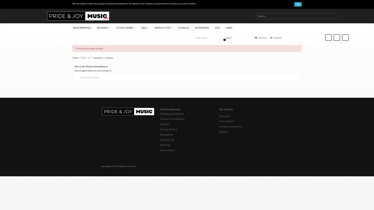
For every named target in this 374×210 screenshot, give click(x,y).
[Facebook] (328, 37)
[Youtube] (345, 37)
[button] (227, 37)
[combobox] (291, 16)
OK (298, 4)
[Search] (333, 16)
